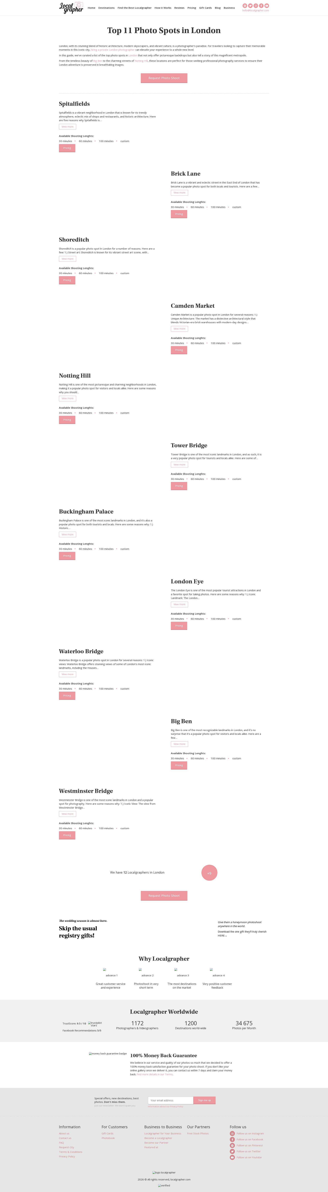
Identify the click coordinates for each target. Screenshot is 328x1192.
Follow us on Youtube (249, 1157)
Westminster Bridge (86, 791)
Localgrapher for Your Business (162, 1133)
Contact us (65, 1138)
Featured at (151, 1147)
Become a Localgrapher (158, 1138)
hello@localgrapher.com (255, 10)
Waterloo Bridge (81, 651)
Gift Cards (205, 7)
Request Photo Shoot (164, 78)
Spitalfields (74, 103)
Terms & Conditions (70, 1151)
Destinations (106, 7)
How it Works (163, 7)
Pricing (192, 7)
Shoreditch (74, 239)
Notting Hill (141, 60)
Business (229, 7)
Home (91, 7)
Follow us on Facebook (250, 1139)
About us (64, 1133)
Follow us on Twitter (249, 1151)
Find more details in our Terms (155, 1074)
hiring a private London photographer (113, 49)
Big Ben (97, 60)
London (132, 55)
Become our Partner (156, 1142)
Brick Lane (185, 173)
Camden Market (193, 305)
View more (67, 126)
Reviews (179, 7)
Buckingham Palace (86, 511)
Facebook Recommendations (82, 1030)
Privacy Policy (67, 1156)
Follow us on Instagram (250, 1133)
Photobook (108, 1138)
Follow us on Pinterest (250, 1145)
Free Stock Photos (198, 1133)
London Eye (187, 581)
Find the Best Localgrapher (135, 7)
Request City (66, 1147)
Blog (218, 7)
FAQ (61, 1142)
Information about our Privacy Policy (165, 1107)
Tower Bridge (189, 445)
